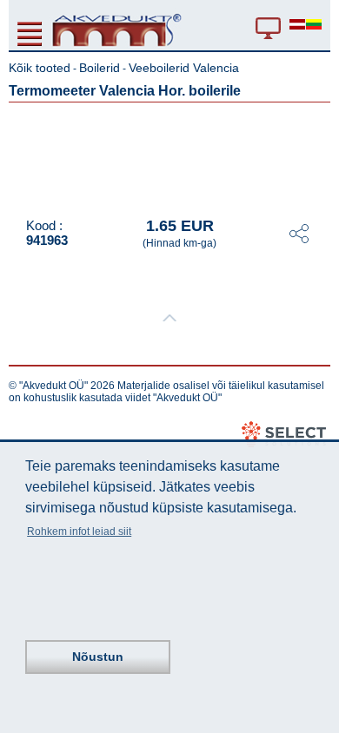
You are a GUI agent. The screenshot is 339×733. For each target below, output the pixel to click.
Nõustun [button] (97, 657)
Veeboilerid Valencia (184, 68)
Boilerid (99, 68)
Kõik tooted (39, 68)
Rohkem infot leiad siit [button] (79, 531)
